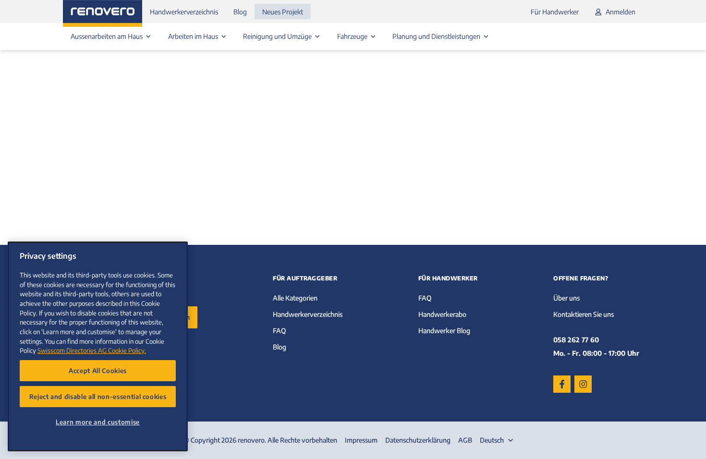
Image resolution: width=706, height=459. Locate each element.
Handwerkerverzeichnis (184, 12)
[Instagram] (583, 384)
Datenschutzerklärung (417, 440)
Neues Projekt (282, 12)
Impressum (361, 440)
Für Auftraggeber (305, 278)
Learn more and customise (98, 422)
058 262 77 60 (576, 340)
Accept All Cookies (98, 370)
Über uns (566, 298)
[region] (98, 346)
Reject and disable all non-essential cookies (98, 396)
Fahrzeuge (353, 36)
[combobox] (497, 440)
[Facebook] (562, 384)
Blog (240, 12)
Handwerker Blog (444, 330)
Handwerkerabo (442, 314)
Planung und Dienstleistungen (437, 36)
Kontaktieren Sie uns (583, 314)
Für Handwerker (555, 12)
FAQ (279, 330)
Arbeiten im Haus (193, 36)
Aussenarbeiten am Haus (107, 36)
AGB (465, 440)
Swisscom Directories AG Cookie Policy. (91, 350)
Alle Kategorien (295, 298)
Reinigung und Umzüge (278, 36)
